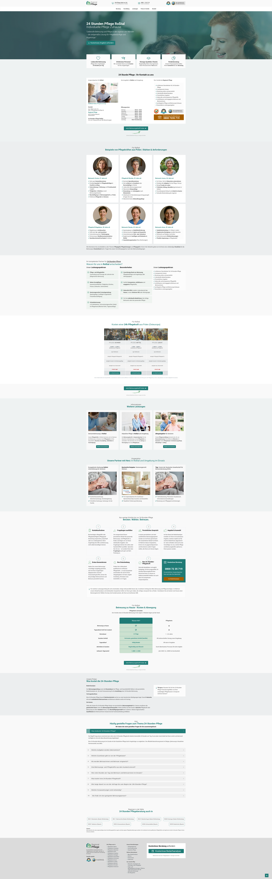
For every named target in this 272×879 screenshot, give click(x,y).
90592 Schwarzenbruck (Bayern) (122, 824)
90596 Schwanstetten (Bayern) (150, 824)
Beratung (118, 8)
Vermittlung (126, 8)
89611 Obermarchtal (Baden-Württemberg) (123, 819)
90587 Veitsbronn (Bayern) (94, 824)
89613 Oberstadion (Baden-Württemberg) (98, 819)
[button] (100, 43)
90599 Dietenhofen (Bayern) (177, 824)
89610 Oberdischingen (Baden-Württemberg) (149, 819)
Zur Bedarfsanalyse (114, 373)
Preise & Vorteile (145, 8)
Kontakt (154, 8)
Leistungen (135, 8)
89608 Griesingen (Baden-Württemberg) (174, 819)
